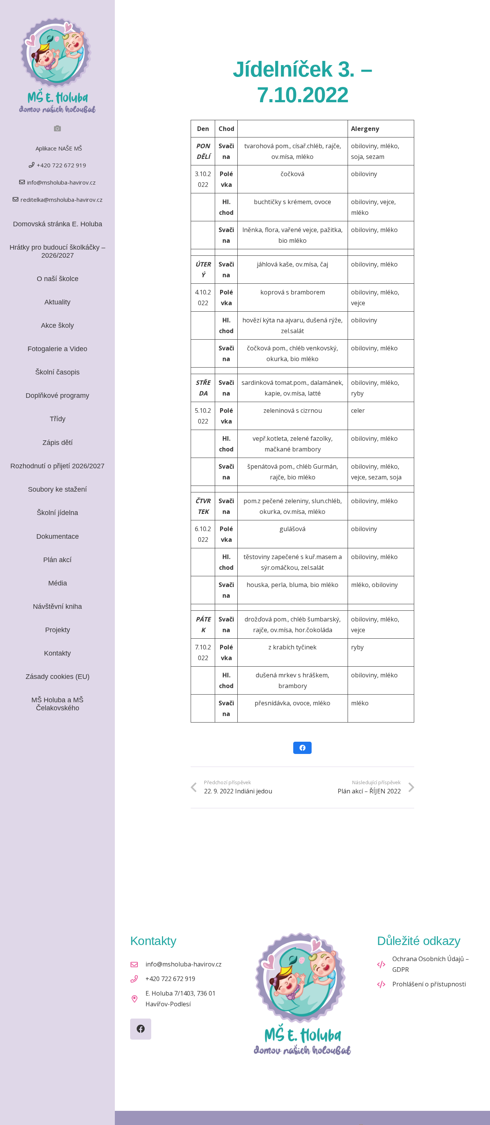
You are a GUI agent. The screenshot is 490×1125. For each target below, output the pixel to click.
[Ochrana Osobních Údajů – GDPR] (384, 964)
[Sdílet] (302, 748)
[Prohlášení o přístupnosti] (384, 984)
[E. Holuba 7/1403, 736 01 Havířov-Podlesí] (137, 998)
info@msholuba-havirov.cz (183, 964)
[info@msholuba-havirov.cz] (137, 964)
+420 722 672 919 (170, 979)
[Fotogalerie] (57, 128)
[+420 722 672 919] (137, 979)
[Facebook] (140, 1029)
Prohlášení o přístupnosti (429, 984)
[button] (71, 419)
